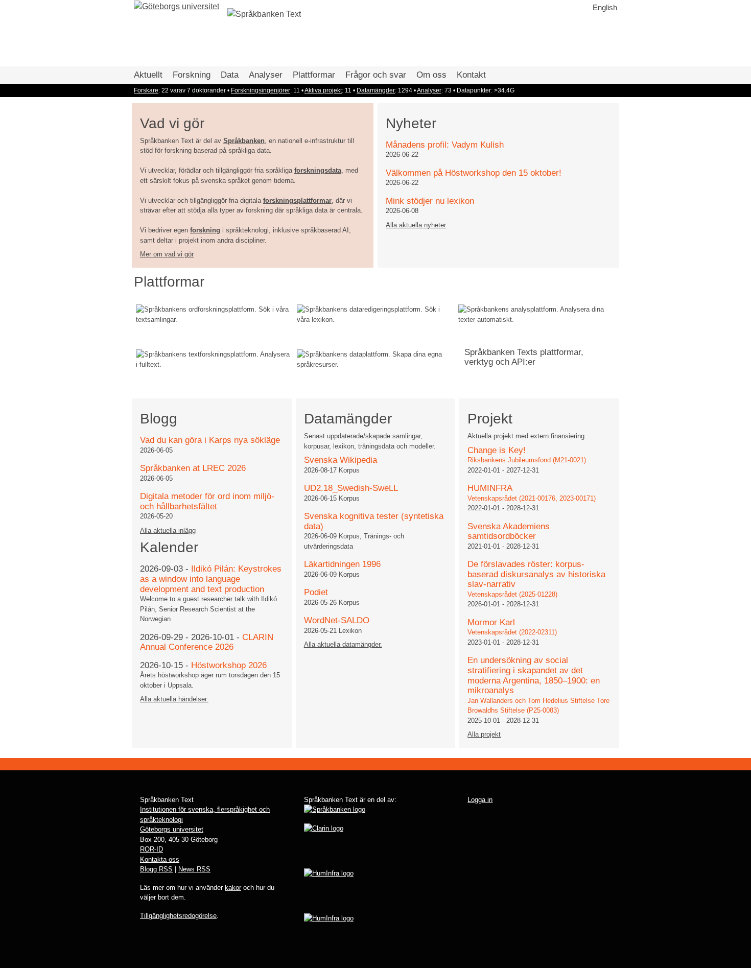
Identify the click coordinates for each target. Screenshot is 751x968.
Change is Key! (496, 450)
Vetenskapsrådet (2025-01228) (512, 594)
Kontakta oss (159, 859)
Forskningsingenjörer (260, 90)
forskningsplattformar (297, 200)
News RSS (194, 869)
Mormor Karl (491, 622)
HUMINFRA (489, 488)
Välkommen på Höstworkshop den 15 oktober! (473, 173)
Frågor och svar (375, 75)
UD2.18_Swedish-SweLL (351, 488)
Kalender (169, 547)
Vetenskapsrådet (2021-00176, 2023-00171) (531, 498)
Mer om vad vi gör (167, 254)
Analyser (266, 75)
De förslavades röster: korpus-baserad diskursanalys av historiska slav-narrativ (536, 574)
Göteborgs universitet (171, 829)
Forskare (146, 90)
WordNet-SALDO (336, 620)
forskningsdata (317, 170)
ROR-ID (151, 849)
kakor (233, 887)
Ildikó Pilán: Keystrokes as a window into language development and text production (210, 579)
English (605, 7)
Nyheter (411, 123)
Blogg (158, 419)
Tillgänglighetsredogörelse (178, 915)
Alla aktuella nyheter (416, 225)
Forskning (191, 75)
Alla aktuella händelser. (174, 699)
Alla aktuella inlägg (168, 530)
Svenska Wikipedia (340, 460)
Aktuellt (148, 75)
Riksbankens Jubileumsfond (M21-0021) (526, 460)
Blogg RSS (156, 869)
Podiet (316, 592)
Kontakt (471, 75)
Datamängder (376, 90)
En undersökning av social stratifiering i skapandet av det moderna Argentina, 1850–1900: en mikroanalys (533, 675)
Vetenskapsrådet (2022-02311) (512, 632)
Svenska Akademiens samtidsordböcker (508, 531)
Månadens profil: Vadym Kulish (445, 145)
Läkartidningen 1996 (342, 564)
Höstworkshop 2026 (229, 665)
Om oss (431, 75)
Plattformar (314, 75)
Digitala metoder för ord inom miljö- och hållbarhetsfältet (207, 501)
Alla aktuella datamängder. (343, 644)
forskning (205, 230)
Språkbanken (244, 141)
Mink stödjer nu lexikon (430, 201)
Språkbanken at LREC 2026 (193, 468)
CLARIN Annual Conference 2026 (206, 642)
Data (230, 75)
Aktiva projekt (323, 90)
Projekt (489, 419)
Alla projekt (484, 734)
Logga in (479, 800)
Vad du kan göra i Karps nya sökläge (210, 440)
